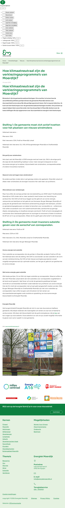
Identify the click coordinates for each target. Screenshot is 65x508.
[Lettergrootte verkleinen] (15, 40)
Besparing (6, 461)
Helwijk (5, 439)
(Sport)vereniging (40, 427)
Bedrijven (37, 432)
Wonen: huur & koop (41, 424)
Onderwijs (37, 429)
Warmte (5, 466)
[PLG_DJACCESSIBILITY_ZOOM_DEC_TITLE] (17, 38)
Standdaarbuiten (8, 449)
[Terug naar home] (7, 53)
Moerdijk (6, 427)
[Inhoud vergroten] (19, 38)
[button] (59, 53)
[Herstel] (1, 8)
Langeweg (6, 437)
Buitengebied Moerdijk (10, 451)
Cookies (56, 498)
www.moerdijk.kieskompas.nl (12, 326)
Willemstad (6, 432)
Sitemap (34, 498)
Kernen (6, 420)
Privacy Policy (45, 498)
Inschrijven (56, 412)
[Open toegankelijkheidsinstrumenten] (2, 2)
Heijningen (6, 429)
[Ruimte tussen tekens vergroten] (23, 45)
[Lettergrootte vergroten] (18, 40)
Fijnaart (5, 424)
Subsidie (6, 470)
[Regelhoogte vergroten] (18, 43)
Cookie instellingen (9, 494)
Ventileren (6, 473)
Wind (4, 468)
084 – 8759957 (39, 489)
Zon (4, 463)
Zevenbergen (7, 434)
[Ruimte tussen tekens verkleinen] (20, 45)
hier (55, 313)
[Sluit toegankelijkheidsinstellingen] (4, 8)
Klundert (6, 446)
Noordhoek (6, 444)
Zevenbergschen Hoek (10, 441)
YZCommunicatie (15, 503)
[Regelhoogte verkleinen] (15, 43)
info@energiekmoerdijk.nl (43, 479)
